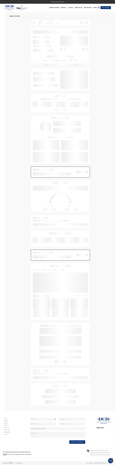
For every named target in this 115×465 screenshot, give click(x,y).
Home (5, 418)
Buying (5, 423)
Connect (6, 434)
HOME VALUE (78, 7)
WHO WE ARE (88, 7)
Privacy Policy (90, 463)
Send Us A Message (77, 442)
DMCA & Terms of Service (100, 463)
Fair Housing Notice (57, 1)
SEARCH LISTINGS (54, 7)
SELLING (70, 7)
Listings (6, 420)
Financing (6, 427)
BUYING (63, 7)
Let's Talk (105, 7)
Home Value (7, 429)
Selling (5, 425)
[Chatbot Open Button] (110, 460)
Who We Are (7, 432)
